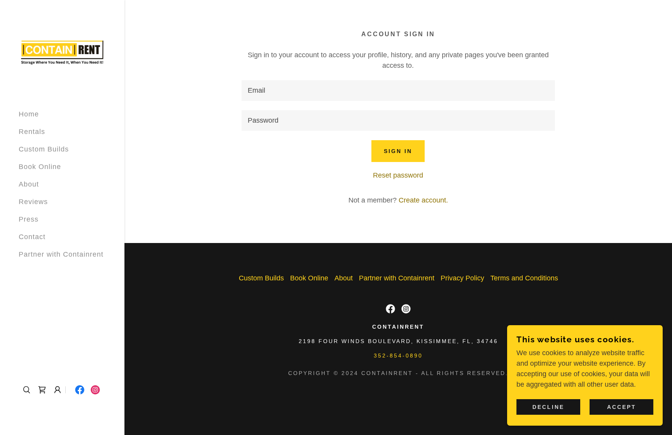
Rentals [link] (32, 132)
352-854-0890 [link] (398, 355)
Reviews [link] (33, 202)
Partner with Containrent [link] (61, 254)
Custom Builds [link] (44, 149)
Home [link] (29, 114)
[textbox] (398, 90)
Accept (621, 407)
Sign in (398, 151)
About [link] (29, 184)
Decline (548, 407)
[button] (57, 390)
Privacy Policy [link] (462, 278)
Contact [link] (32, 237)
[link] (62, 51)
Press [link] (28, 219)
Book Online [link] (40, 167)
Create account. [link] (423, 200)
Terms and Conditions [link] (524, 278)
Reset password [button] (398, 175)
